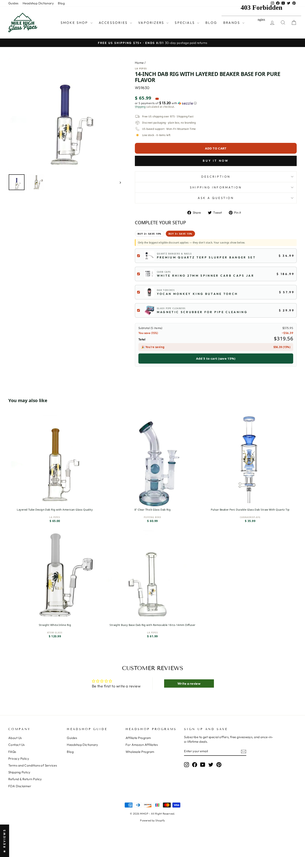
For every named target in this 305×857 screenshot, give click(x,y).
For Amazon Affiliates (142, 745)
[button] (216, 103)
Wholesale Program (140, 752)
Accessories (114, 22)
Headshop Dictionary (38, 3)
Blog (61, 3)
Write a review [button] (188, 683)
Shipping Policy (19, 772)
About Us (15, 738)
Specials (185, 22)
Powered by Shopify (152, 820)
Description (216, 176)
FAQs (12, 752)
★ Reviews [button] (4, 841)
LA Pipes (141, 68)
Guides (13, 3)
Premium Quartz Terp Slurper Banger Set (206, 257)
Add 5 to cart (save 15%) (215, 358)
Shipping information (216, 187)
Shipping (140, 106)
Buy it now (216, 161)
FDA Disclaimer (19, 786)
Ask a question (216, 198)
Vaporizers (151, 22)
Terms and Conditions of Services (32, 765)
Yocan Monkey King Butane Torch (197, 294)
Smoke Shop (75, 22)
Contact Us (16, 745)
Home (139, 63)
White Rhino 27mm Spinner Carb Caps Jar (205, 275)
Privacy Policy (18, 759)
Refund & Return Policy (25, 779)
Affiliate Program (138, 738)
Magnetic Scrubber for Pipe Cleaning (202, 312)
